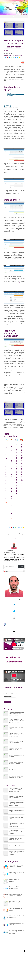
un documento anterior (15, 283)
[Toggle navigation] (13, 16)
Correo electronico (8, 696)
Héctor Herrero (9, 550)
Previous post (7, 534)
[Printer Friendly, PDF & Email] (22, 62)
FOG (13, 55)
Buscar (21, 566)
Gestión (20, 55)
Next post (21, 534)
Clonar (7, 55)
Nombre (6, 690)
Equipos (10, 55)
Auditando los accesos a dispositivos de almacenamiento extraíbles (11, 479)
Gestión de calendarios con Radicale (22, 461)
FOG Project (17, 55)
